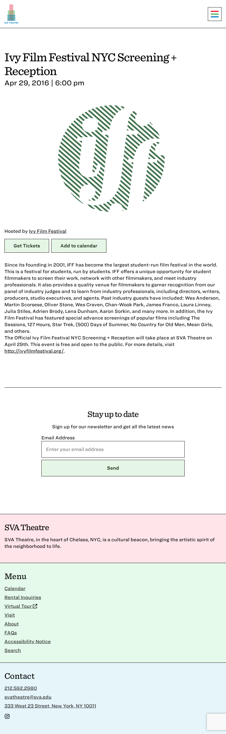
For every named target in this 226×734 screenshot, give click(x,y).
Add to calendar (78, 245)
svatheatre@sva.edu (28, 697)
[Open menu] (215, 14)
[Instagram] (7, 717)
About (11, 624)
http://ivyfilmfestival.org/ (34, 351)
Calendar (14, 588)
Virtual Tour (18, 606)
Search (12, 650)
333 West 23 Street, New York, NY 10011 (50, 706)
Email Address (58, 437)
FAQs (10, 632)
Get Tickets (27, 245)
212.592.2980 (20, 688)
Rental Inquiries (22, 597)
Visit (9, 615)
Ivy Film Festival (47, 231)
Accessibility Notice (27, 641)
